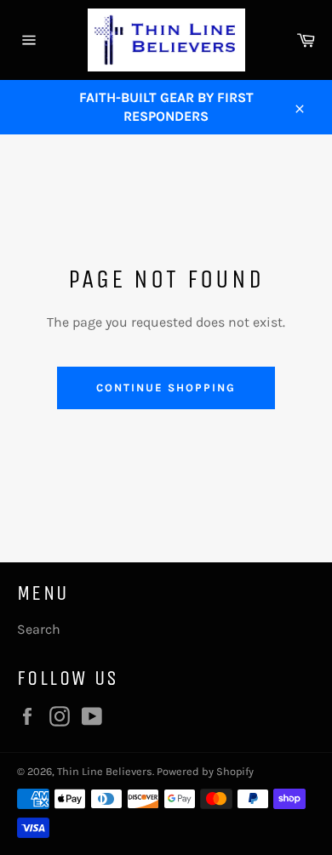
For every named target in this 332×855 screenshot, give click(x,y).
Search (38, 629)
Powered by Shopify (205, 771)
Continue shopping (165, 387)
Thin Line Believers (104, 771)
